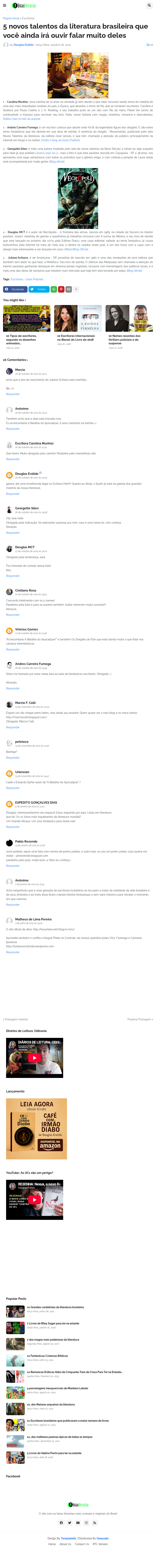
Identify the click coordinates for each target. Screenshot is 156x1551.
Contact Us (82, 1544)
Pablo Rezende (26, 841)
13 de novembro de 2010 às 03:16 (32, 746)
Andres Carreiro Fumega (33, 664)
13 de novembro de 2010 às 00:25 (32, 707)
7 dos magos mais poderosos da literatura (53, 1339)
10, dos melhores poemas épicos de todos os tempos (59, 1436)
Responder (13, 394)
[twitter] (69, 1523)
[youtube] (78, 1523)
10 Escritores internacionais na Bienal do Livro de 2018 (76, 337)
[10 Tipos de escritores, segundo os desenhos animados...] (26, 318)
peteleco (22, 742)
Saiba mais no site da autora (21, 118)
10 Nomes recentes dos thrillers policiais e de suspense (124, 339)
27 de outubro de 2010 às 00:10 (31, 551)
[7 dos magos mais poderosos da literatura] (15, 1344)
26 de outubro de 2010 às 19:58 (31, 512)
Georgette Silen (27, 508)
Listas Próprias (34, 279)
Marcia (20, 370)
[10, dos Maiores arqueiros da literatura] (15, 1409)
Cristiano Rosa (25, 590)
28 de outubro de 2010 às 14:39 (31, 668)
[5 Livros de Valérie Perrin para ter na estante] (15, 1457)
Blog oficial (57, 161)
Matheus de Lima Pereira (33, 919)
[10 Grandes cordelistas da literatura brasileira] (15, 1312)
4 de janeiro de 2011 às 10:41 (29, 806)
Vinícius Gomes (26, 629)
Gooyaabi (103, 1538)
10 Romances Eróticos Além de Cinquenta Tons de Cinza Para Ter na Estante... (75, 1372)
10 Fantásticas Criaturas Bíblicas (47, 1355)
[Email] (68, 289)
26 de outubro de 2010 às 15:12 (31, 374)
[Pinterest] (61, 289)
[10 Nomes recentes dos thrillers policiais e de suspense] (129, 318)
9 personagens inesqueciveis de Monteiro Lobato (57, 1388)
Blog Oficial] (80, 249)
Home (52, 1544)
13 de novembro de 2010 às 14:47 (32, 776)
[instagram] (86, 1523)
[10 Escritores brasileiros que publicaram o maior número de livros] (15, 1425)
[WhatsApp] (54, 289)
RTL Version (100, 1544)
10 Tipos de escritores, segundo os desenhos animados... (21, 339)
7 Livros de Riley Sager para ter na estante (53, 1323)
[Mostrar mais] (76, 289)
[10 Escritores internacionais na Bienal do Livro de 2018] (78, 318)
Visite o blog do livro (55, 140)
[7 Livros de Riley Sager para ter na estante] (15, 1328)
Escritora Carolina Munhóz (34, 443)
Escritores (28, 18)
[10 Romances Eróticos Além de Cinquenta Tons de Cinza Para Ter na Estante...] (15, 1376)
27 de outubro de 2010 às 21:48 (31, 633)
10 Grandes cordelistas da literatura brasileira (55, 1307)
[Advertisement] (78, 1259)
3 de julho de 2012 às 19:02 (28, 923)
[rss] (95, 1523)
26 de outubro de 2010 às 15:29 (31, 477)
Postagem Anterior (16, 1019)
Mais (68, 249)
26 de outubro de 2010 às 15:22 (31, 412)
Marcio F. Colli (25, 703)
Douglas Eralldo (26, 474)
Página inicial (11, 18)
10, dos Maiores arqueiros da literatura (51, 1404)
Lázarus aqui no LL (47, 153)
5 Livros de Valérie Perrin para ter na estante (54, 1453)
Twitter (74, 140)
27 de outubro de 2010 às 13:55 (31, 594)
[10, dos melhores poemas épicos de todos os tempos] (15, 1441)
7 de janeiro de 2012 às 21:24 (29, 884)
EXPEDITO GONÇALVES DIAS (36, 802)
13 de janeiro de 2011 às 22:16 (30, 845)
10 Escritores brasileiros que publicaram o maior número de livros (68, 1420)
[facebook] (61, 1523)
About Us (65, 1544)
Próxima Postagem (139, 1019)
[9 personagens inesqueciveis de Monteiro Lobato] (15, 1393)
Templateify (68, 1538)
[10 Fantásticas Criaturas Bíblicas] (15, 1360)
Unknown (22, 772)
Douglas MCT (25, 547)
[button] (4, 5)
